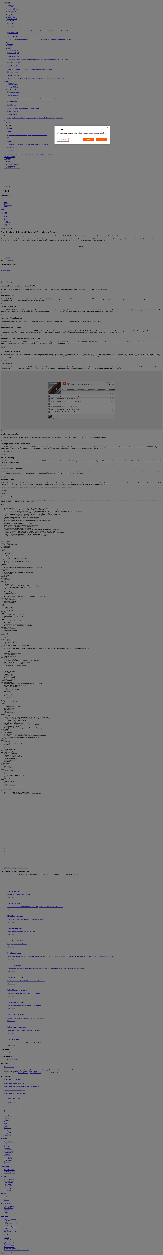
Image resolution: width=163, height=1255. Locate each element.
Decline (88, 139)
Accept (101, 139)
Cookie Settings (62, 139)
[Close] (107, 127)
